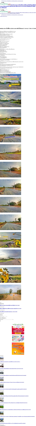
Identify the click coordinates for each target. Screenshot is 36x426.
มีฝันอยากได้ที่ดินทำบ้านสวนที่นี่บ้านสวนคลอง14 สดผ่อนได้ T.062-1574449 (10, 308)
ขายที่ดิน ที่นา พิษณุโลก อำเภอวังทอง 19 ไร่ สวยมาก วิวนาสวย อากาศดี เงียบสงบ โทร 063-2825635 (12, 382)
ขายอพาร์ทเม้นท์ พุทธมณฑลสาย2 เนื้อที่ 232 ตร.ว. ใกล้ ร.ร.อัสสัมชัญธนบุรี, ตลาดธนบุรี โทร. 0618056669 (12, 423)
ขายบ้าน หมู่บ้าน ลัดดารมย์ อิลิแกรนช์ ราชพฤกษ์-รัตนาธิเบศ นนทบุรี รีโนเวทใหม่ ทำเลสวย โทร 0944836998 (13, 375)
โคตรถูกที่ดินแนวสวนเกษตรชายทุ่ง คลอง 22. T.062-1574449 (8, 311)
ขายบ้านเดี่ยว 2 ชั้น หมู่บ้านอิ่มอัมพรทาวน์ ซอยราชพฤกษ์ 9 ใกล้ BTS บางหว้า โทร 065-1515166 (11, 368)
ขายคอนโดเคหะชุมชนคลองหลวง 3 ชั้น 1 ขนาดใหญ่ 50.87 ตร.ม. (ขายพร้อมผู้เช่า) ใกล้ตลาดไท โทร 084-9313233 (13, 402)
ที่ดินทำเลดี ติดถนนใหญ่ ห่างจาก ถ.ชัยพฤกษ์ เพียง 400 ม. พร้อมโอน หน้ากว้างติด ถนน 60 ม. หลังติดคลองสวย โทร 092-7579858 (15, 409)
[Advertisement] (18, 22)
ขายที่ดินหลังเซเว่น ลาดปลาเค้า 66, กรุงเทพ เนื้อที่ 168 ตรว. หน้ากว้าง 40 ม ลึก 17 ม (10, 361)
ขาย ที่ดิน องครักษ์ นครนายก (3, 16)
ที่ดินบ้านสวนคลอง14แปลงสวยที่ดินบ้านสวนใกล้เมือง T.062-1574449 (9, 305)
